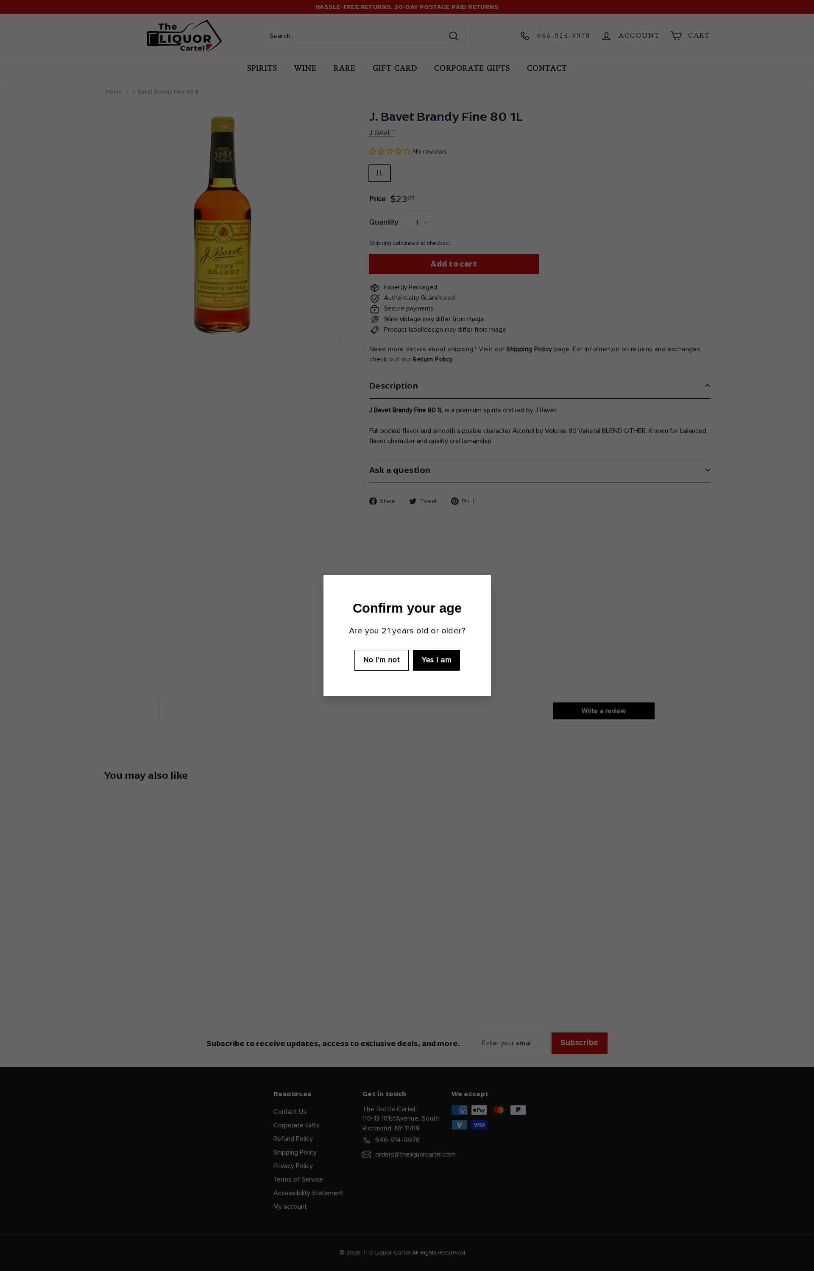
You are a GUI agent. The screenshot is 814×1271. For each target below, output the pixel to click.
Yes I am (436, 660)
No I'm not (381, 660)
